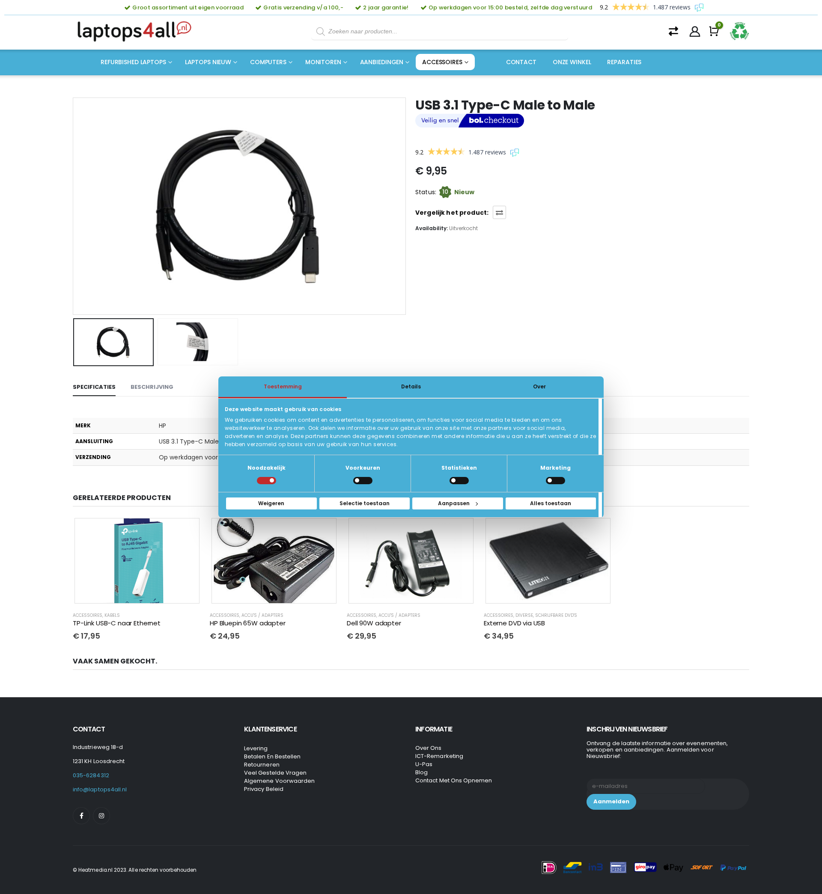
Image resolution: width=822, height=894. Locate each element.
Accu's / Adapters (262, 615)
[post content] (137, 561)
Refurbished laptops (133, 62)
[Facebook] (81, 815)
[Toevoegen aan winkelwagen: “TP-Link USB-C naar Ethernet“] (187, 531)
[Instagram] (101, 815)
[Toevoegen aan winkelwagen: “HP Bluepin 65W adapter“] (324, 531)
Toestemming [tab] (283, 386)
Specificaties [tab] (94, 387)
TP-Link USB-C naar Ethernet (117, 623)
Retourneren (262, 765)
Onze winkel (572, 62)
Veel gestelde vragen (275, 773)
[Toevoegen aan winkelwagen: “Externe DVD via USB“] (598, 531)
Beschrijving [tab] (152, 387)
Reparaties (624, 62)
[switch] (362, 480)
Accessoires (442, 62)
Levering (256, 748)
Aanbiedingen (382, 62)
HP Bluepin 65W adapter (248, 623)
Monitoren (323, 62)
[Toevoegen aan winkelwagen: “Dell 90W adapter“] (461, 531)
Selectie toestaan (365, 503)
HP (162, 425)
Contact (521, 62)
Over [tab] (539, 386)
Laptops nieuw (208, 62)
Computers (268, 62)
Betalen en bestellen (272, 756)
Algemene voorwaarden (279, 781)
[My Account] (695, 31)
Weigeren (271, 503)
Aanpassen (454, 503)
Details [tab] (411, 386)
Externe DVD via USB (514, 623)
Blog (421, 772)
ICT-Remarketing (439, 756)
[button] (74, 206)
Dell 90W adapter (374, 623)
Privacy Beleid (263, 789)
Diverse (524, 615)
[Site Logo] (137, 31)
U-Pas (423, 764)
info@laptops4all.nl (100, 789)
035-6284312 (91, 775)
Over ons (428, 748)
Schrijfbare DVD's (556, 615)
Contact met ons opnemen (453, 780)
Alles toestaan (550, 503)
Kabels (112, 615)
